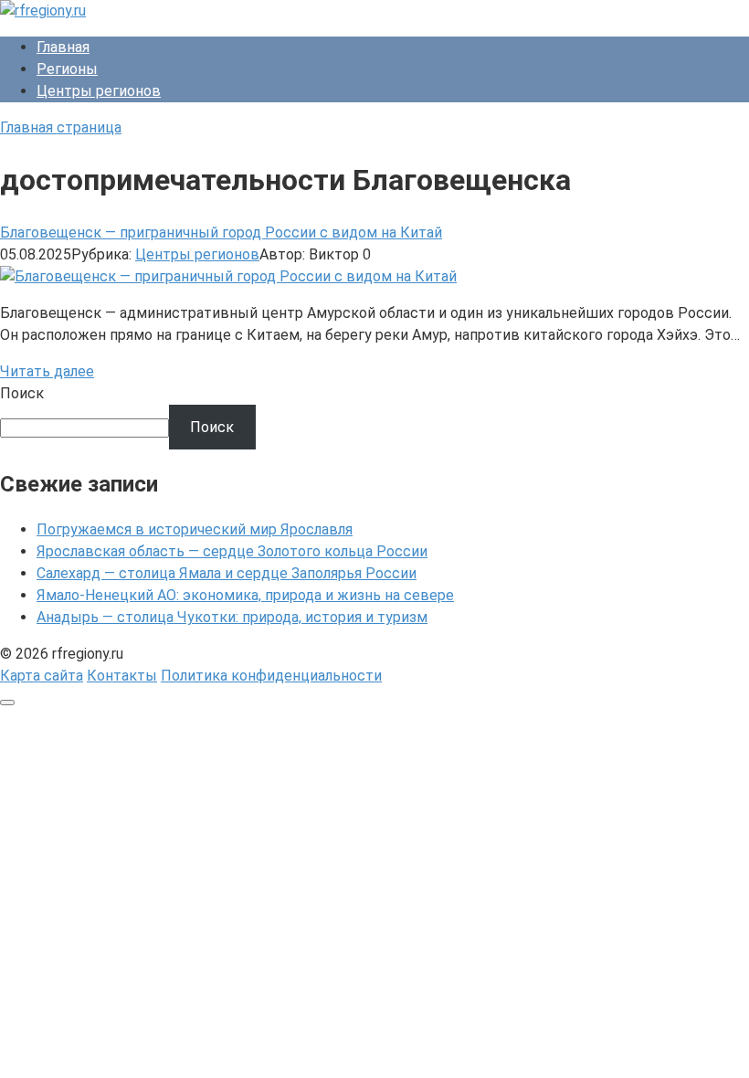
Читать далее (47, 371)
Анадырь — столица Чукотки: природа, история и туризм (232, 617)
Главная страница (60, 127)
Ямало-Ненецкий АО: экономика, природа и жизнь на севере (245, 595)
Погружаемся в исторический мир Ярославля (195, 529)
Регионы (67, 69)
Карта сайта (41, 675)
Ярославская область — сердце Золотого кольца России (232, 551)
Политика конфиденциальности (271, 675)
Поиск (22, 393)
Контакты (122, 675)
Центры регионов (99, 91)
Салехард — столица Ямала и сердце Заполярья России (227, 573)
